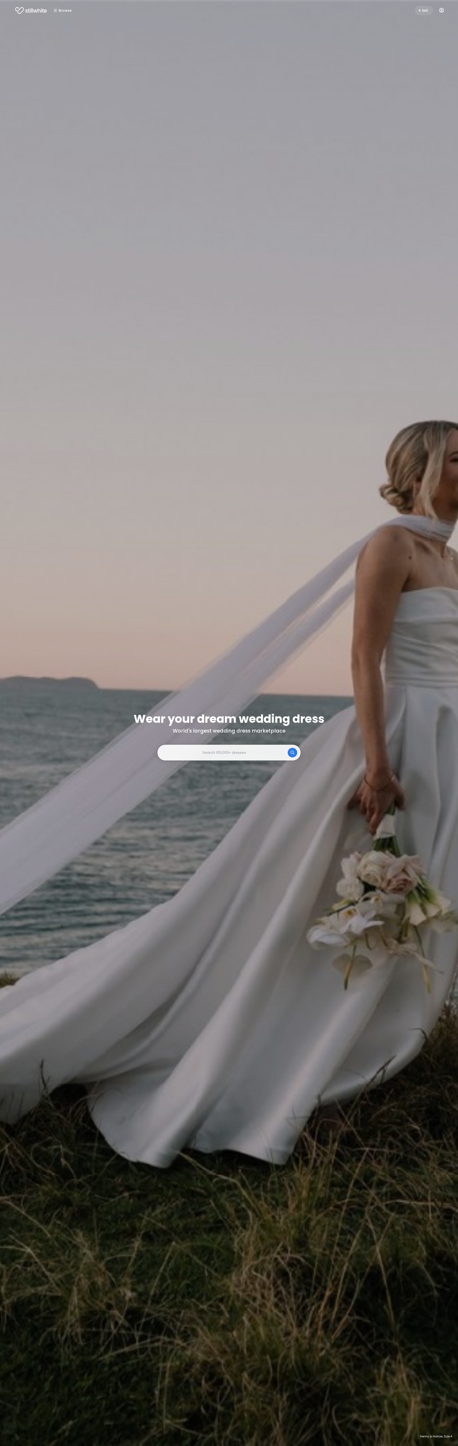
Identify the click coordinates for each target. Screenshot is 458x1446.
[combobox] (229, 752)
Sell (425, 10)
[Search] (292, 752)
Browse (65, 10)
